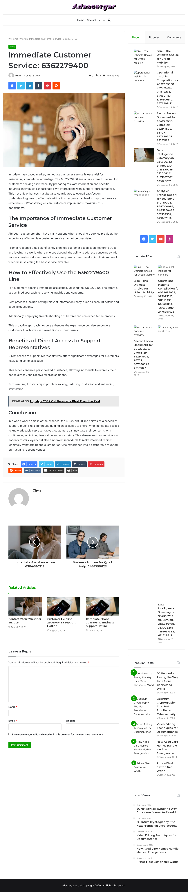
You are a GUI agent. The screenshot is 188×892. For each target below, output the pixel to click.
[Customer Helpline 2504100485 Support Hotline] (63, 606)
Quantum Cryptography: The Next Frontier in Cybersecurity (166, 706)
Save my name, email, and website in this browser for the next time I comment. (58, 734)
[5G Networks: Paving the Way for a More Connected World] (144, 679)
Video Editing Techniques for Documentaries (167, 727)
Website (70, 720)
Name (12, 706)
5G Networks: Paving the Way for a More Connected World (167, 681)
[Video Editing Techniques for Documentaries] (144, 729)
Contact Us (93, 20)
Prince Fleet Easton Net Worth (165, 767)
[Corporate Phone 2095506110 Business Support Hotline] (102, 606)
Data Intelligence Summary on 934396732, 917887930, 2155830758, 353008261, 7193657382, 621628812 (165, 166)
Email (12, 720)
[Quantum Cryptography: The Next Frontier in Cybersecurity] (144, 706)
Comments (174, 37)
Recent (136, 37)
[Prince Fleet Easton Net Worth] (144, 768)
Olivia (18, 75)
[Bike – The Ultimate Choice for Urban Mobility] (144, 57)
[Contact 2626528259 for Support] (25, 606)
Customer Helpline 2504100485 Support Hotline (61, 622)
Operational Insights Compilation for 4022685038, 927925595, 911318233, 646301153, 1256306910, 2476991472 (167, 88)
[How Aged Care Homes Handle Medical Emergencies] (144, 747)
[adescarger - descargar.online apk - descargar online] (94, 7)
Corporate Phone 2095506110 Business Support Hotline (100, 622)
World (23, 38)
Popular (154, 37)
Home (80, 20)
